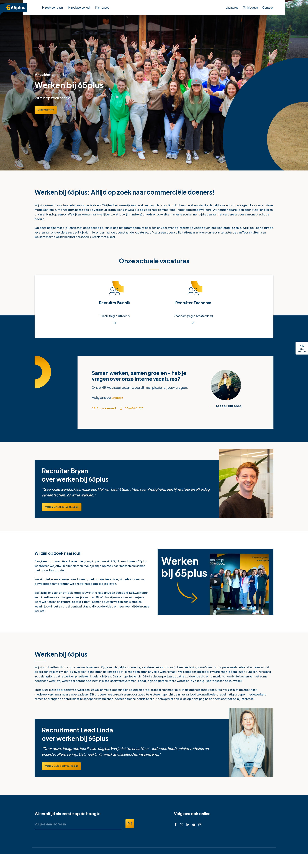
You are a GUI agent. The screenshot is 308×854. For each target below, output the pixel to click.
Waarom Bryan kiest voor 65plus (65, 509)
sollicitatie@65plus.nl (210, 232)
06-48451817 (142, 409)
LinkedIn (119, 397)
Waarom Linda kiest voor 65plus (65, 770)
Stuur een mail (109, 409)
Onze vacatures (48, 109)
